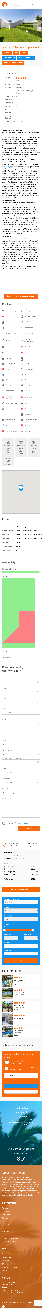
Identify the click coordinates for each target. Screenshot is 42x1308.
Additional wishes (8, 799)
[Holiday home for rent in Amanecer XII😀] (7, 1006)
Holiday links (6, 1257)
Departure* (6, 778)
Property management (10, 1238)
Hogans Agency (29, 1302)
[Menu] (37, 5)
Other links (6, 1264)
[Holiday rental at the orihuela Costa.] (7, 1019)
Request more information (21, 889)
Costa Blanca (6, 1215)
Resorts (5, 1208)
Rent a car (5, 1235)
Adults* (4, 740)
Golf (3, 1228)
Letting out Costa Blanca (10, 1242)
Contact (5, 1271)
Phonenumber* (7, 698)
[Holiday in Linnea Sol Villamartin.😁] (7, 1032)
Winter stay (6, 1225)
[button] (5, 24)
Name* (4, 678)
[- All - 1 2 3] (31, 938)
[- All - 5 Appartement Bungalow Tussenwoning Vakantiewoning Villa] (21, 919)
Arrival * (5, 768)
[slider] (4, 930)
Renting (5, 1218)
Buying (4, 1221)
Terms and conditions (21, 823)
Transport (5, 1231)
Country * (5, 708)
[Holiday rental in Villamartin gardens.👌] (7, 993)
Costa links (6, 1254)
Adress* (4, 719)
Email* (4, 688)
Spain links (5, 1261)
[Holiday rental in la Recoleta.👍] (7, 981)
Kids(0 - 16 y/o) (7, 750)
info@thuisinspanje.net (15, 1292)
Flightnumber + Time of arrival (12, 758)
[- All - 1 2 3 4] (11, 938)
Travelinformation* (8, 789)
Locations (5, 1211)
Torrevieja (7, 167)
